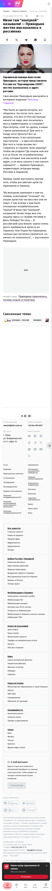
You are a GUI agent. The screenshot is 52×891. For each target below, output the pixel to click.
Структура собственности (34, 499)
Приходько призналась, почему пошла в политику (25, 298)
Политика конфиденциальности (12, 496)
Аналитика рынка (15, 713)
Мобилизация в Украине (20, 592)
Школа (10, 690)
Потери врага (13, 584)
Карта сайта (33, 508)
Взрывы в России (15, 580)
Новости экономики (18, 626)
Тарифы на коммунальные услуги (22, 640)
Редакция (7, 469)
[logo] (17, 3)
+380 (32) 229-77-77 (19, 847)
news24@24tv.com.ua (12, 425)
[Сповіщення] (49, 3)
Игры (30, 513)
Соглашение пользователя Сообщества (33, 471)
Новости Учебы (15, 683)
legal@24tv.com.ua (34, 850)
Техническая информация (33, 484)
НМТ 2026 (12, 694)
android (11, 803)
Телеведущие (8, 482)
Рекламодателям (10, 487)
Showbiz (6, 11)
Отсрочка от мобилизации (19, 610)
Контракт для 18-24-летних (19, 607)
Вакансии (32, 494)
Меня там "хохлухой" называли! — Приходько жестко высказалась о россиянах (39, 11)
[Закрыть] (47, 866)
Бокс (10, 733)
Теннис (11, 740)
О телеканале (8, 478)
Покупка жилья (14, 717)
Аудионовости (14, 546)
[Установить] (26, 871)
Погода (11, 550)
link (29, 436)
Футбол (11, 737)
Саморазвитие (14, 697)
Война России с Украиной (21, 558)
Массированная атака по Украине (22, 577)
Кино (10, 656)
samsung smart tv (29, 810)
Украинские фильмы (17, 663)
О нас (5, 465)
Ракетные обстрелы (16, 562)
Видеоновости (14, 542)
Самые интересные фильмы (20, 660)
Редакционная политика (13, 474)
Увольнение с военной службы (21, 596)
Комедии (11, 671)
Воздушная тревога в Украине (21, 573)
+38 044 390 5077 (35, 425)
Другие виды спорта (16, 747)
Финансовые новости (17, 637)
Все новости (14, 528)
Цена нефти (13, 629)
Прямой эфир (14, 539)
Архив (30, 504)
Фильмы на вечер (15, 667)
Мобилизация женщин (17, 603)
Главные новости (15, 532)
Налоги (11, 644)
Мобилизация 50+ (15, 600)
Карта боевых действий (18, 566)
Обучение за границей (17, 701)
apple (29, 803)
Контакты (32, 489)
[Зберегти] (45, 40)
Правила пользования (12, 491)
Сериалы (11, 674)
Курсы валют (13, 633)
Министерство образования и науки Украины (28, 687)
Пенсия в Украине (15, 647)
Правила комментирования (35, 478)
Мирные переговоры (17, 569)
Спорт (11, 729)
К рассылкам (17, 786)
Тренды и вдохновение (18, 721)
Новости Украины (19, 11)
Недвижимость (15, 710)
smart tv (11, 810)
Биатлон (11, 744)
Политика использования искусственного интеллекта (9, 504)
